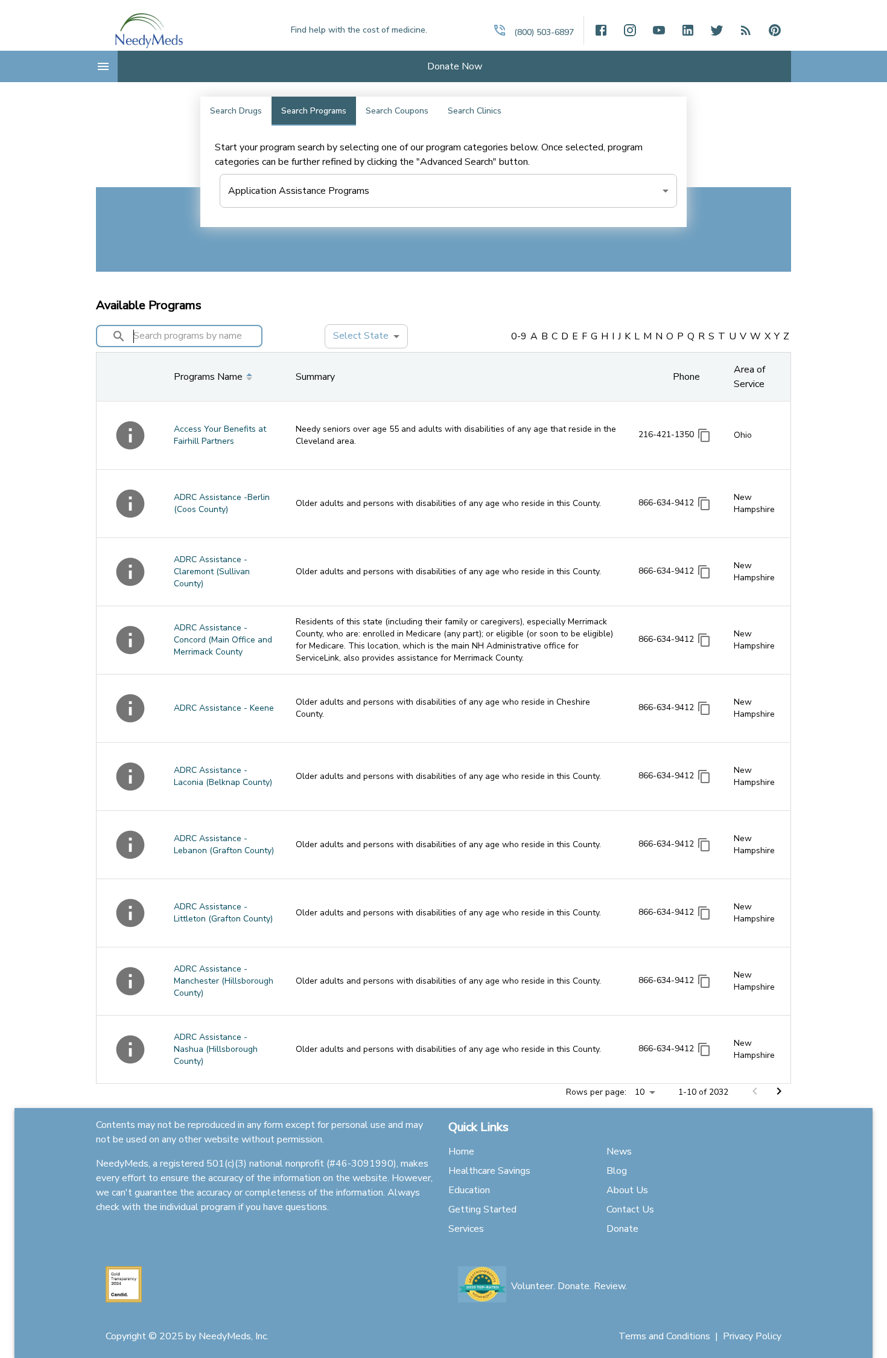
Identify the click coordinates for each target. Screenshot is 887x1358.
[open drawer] (745, 30)
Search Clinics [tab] (474, 111)
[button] (499, 30)
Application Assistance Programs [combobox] (298, 190)
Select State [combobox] (361, 335)
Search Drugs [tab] (236, 111)
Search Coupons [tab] (397, 111)
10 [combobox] (639, 1092)
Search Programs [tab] (313, 111)
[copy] (704, 435)
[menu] (103, 66)
